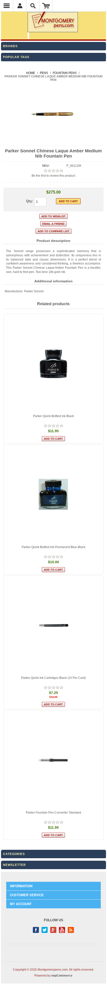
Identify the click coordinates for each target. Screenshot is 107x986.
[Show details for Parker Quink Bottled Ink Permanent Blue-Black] (53, 494)
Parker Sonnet (34, 291)
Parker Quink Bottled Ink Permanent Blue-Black (53, 547)
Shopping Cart (46, 5)
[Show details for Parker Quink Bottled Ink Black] (53, 363)
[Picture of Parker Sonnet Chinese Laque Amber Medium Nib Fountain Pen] (53, 141)
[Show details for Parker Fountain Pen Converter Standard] (53, 760)
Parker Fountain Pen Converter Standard (53, 812)
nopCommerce (61, 975)
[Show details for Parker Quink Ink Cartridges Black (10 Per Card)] (53, 625)
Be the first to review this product (53, 175)
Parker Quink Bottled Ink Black (53, 416)
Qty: (29, 201)
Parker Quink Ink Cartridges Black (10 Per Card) (53, 678)
